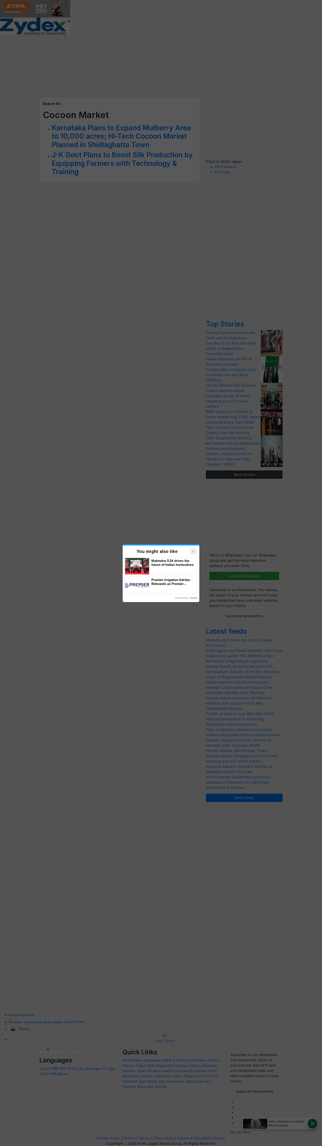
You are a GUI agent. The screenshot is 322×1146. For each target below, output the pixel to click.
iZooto (193, 598)
